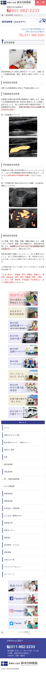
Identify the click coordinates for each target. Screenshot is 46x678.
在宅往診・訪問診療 (12, 508)
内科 (5, 457)
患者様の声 (8, 523)
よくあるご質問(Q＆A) (12, 516)
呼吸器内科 (8, 494)
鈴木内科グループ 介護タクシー (17, 442)
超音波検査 (8, 464)
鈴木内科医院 (14, 669)
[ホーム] (2, 15)
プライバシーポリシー (12, 567)
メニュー (43, 3)
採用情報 (7, 552)
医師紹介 (7, 538)
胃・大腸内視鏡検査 (12, 479)
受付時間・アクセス (12, 545)
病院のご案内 (9, 450)
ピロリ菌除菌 (9, 486)
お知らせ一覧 (9, 560)
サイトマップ (9, 574)
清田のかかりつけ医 (12, 435)
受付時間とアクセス (37, 3)
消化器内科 (8, 472)
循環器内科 (8, 501)
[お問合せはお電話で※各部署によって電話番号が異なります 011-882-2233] (23, 9)
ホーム (6, 428)
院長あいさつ (9, 530)
